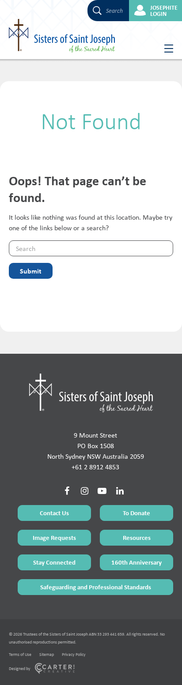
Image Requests (54, 537)
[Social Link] (66, 491)
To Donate (136, 512)
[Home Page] (91, 393)
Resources (137, 537)
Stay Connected (54, 562)
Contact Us (54, 512)
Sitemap (46, 654)
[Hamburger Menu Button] (165, 48)
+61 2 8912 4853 (95, 467)
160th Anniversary (136, 562)
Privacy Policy (74, 654)
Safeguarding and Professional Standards (95, 586)
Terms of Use (20, 654)
